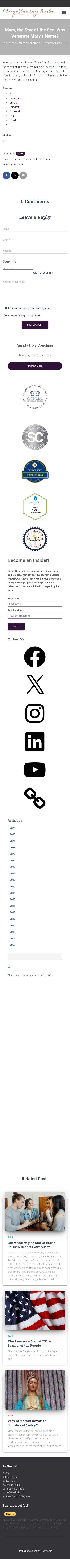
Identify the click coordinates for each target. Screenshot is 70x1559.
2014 (12, 906)
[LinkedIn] (34, 753)
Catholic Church (41, 159)
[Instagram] (34, 725)
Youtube (35, 4)
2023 (12, 847)
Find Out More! (35, 366)
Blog (20, 153)
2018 (12, 880)
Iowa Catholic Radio (13, 1492)
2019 (12, 873)
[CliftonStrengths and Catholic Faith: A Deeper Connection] (35, 1211)
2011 (12, 925)
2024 (12, 841)
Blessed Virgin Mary (20, 159)
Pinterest (43, 4)
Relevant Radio (10, 1477)
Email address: (16, 610)
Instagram (31, 4)
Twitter (39, 4)
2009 (12, 938)
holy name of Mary (13, 164)
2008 (12, 945)
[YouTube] (34, 781)
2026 (12, 828)
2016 (12, 893)
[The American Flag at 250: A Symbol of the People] (35, 1310)
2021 (12, 860)
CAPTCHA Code (42, 272)
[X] (34, 697)
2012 (12, 919)
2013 (12, 912)
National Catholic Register (16, 1496)
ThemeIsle (46, 1551)
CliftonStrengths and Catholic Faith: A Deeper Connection (31, 1245)
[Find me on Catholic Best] (9, 966)
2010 (12, 932)
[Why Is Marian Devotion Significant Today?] (35, 1389)
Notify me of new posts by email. (22, 315)
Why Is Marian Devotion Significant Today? (27, 1423)
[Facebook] (34, 668)
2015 (12, 899)
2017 (12, 886)
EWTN (6, 1473)
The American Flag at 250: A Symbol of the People (29, 1343)
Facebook (26, 4)
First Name (14, 598)
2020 (12, 867)
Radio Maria (9, 1481)
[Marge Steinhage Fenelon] (31, 12)
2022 (12, 854)
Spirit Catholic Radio (13, 1488)
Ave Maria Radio (11, 1485)
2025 (12, 834)
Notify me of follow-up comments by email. (28, 308)
